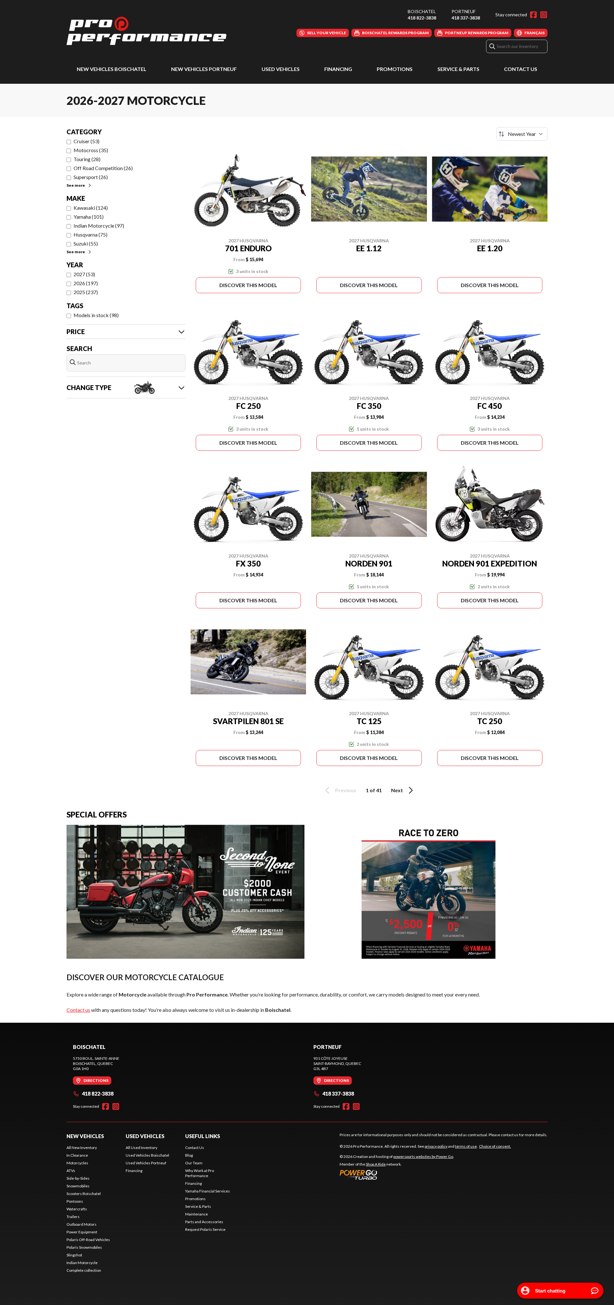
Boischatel (422, 11)
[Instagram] (543, 15)
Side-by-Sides (78, 1178)
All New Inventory (82, 1147)
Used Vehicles (281, 69)
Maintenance (196, 1214)
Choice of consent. (495, 1146)
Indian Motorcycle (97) (99, 226)
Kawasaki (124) (91, 208)
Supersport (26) (91, 177)
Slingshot (74, 1255)
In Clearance (77, 1155)
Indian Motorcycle (82, 1262)
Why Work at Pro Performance (199, 1173)
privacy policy (436, 1146)
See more (76, 185)
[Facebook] (533, 15)
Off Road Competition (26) (103, 168)
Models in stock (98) (96, 315)
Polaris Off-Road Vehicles (88, 1239)
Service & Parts (458, 69)
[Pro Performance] (146, 30)
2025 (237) (86, 292)
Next (397, 790)
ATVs (71, 1170)
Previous (345, 790)
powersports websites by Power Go (423, 1156)
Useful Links (202, 1136)
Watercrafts (77, 1209)
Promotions (395, 69)
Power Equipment (82, 1232)
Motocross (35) (91, 150)
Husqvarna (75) (90, 234)
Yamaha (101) (89, 217)
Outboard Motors (82, 1224)
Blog (189, 1155)
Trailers (73, 1216)
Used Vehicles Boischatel (147, 1155)
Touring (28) (87, 159)
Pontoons (75, 1201)
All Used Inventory (141, 1147)
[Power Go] (397, 1174)
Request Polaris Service (205, 1229)
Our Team (193, 1162)
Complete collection (84, 1270)
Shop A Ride (376, 1164)
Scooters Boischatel (84, 1193)
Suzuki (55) (86, 243)
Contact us (78, 1010)
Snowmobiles (78, 1186)
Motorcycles (77, 1162)
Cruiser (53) (86, 141)
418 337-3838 (466, 17)
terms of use (466, 1146)
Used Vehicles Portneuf (146, 1162)
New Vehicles (85, 1136)
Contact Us (520, 69)
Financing (338, 69)
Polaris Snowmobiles (84, 1247)
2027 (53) (84, 274)
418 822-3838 (422, 17)
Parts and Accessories (204, 1221)
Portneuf (464, 11)
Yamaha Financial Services (207, 1191)
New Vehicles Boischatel (111, 69)
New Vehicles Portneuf (204, 69)
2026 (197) (86, 283)
